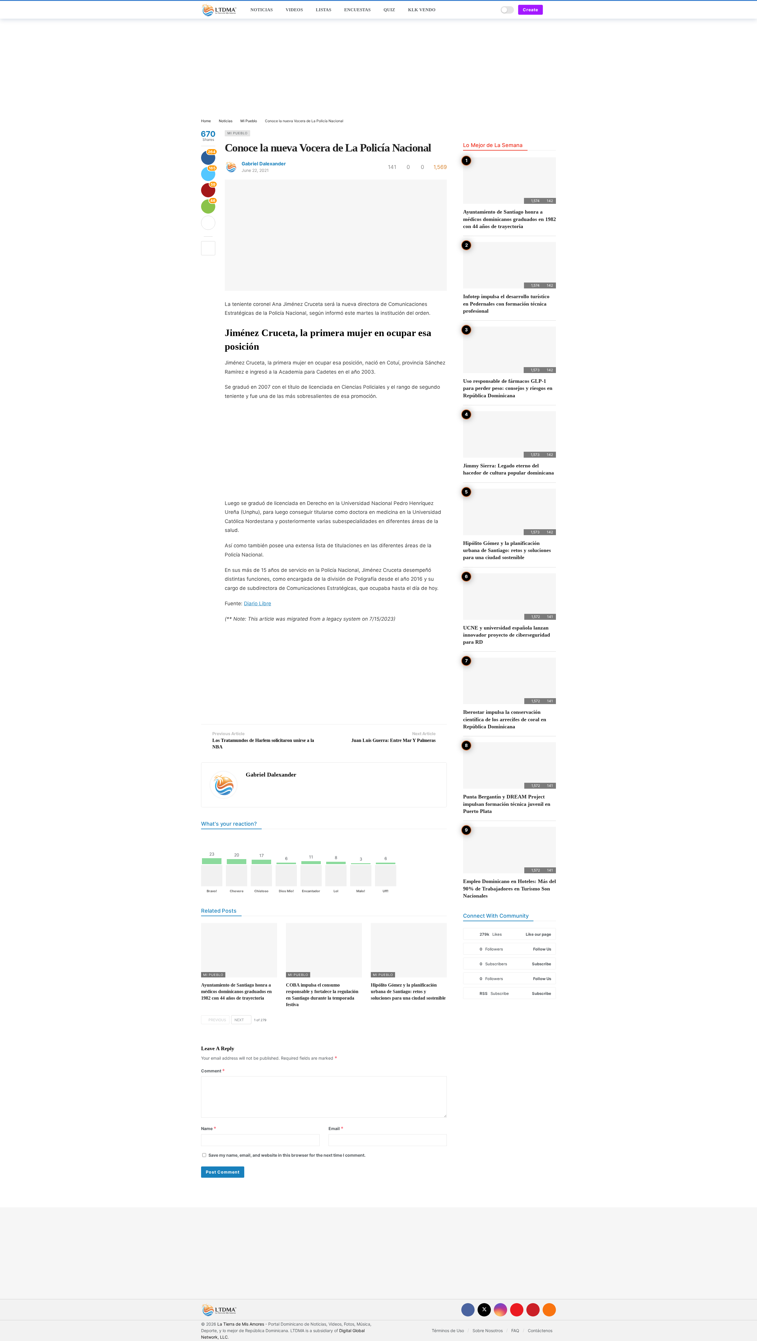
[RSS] (549, 1309)
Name (208, 1128)
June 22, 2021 (255, 170)
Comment (213, 1071)
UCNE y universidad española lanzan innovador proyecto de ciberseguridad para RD (506, 635)
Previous (217, 1020)
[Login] (551, 9)
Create (530, 9)
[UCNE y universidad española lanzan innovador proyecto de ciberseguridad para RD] (509, 596)
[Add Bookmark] (208, 248)
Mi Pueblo (237, 133)
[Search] (492, 9)
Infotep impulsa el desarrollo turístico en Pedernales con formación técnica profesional (506, 303)
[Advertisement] (378, 69)
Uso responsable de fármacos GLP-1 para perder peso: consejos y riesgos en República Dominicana (507, 388)
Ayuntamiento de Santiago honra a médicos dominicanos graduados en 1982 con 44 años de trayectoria (236, 991)
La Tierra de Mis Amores (240, 1324)
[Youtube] (516, 1309)
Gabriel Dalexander (264, 164)
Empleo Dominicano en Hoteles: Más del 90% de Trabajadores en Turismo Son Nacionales (509, 888)
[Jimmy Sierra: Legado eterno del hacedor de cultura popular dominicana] (509, 434)
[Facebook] (468, 1309)
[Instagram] (500, 1309)
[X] (484, 1309)
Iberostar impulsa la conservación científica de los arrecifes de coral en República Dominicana (504, 719)
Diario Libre (257, 603)
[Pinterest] (533, 1309)
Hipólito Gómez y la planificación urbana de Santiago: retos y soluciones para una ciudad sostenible (408, 991)
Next (239, 1020)
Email (336, 1128)
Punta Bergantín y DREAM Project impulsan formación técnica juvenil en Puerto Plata (506, 804)
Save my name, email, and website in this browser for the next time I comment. (286, 1155)
